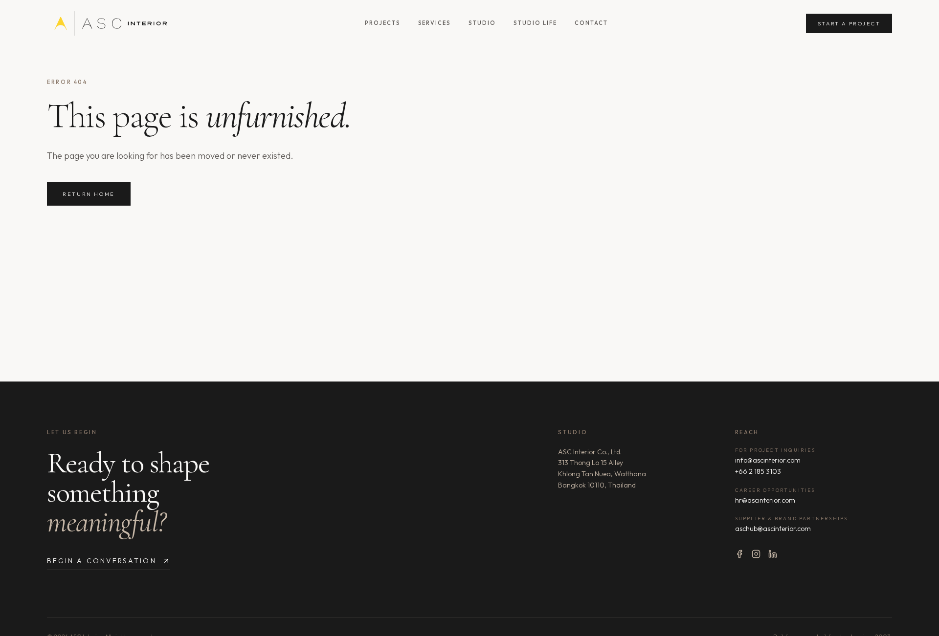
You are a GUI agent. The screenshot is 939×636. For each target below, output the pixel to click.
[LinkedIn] (772, 554)
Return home (89, 194)
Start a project (849, 23)
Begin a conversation (101, 560)
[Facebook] (739, 554)
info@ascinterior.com (768, 460)
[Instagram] (756, 554)
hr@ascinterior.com (765, 500)
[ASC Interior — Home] (107, 23)
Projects (383, 23)
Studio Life (535, 23)
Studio (482, 23)
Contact (591, 23)
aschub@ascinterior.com (773, 528)
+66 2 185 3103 (758, 471)
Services (434, 23)
